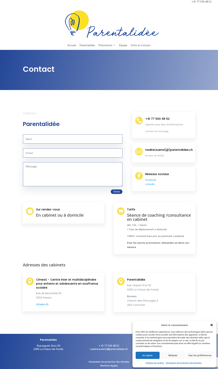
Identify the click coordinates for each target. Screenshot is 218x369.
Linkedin (150, 184)
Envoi (116, 191)
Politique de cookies (155, 362)
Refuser (173, 355)
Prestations (105, 45)
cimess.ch (42, 304)
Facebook (150, 179)
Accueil (72, 45)
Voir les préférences (199, 355)
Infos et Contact (141, 45)
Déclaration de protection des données (184, 362)
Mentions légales (109, 365)
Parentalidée (87, 45)
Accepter (147, 355)
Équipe (123, 45)
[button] (211, 325)
